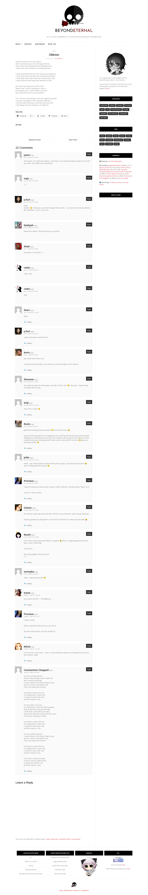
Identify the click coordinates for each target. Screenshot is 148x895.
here (123, 865)
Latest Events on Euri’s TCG (60, 853)
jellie (26, 457)
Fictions (128, 105)
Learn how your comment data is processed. (63, 839)
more (107, 88)
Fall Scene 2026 (60, 870)
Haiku (116, 136)
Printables (118, 140)
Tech (102, 144)
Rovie (27, 424)
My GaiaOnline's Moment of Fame (30, 874)
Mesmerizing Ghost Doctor (108, 176)
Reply (89, 154)
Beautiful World (30, 870)
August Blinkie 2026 (60, 861)
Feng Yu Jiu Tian (104, 167)
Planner (109, 140)
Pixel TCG (52, 44)
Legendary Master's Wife (116, 165)
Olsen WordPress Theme (68, 890)
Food (102, 136)
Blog (18, 44)
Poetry (54, 51)
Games (109, 136)
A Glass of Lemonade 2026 (60, 857)
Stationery (123, 113)
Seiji (26, 402)
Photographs (116, 109)
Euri (28, 199)
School (127, 140)
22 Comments (58, 58)
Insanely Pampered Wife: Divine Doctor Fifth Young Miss (115, 171)
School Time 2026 (60, 874)
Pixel (102, 140)
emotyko (29, 571)
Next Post (73, 140)
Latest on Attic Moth (30, 853)
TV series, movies (115, 182)
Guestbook (40, 44)
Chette (28, 507)
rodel (27, 267)
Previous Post (35, 140)
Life (107, 109)
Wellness (103, 118)
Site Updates (113, 113)
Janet (27, 155)
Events (112, 105)
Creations (103, 105)
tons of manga (123, 178)
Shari (27, 310)
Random (103, 113)
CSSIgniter (85, 890)
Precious (29, 480)
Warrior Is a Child (31, 861)
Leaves (30, 866)
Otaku (129, 136)
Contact (28, 44)
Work (117, 144)
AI (30, 857)
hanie (27, 592)
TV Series (109, 144)
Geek (102, 109)
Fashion (120, 105)
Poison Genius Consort (114, 174)
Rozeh (27, 534)
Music (122, 136)
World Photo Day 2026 (60, 866)
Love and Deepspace (115, 161)
